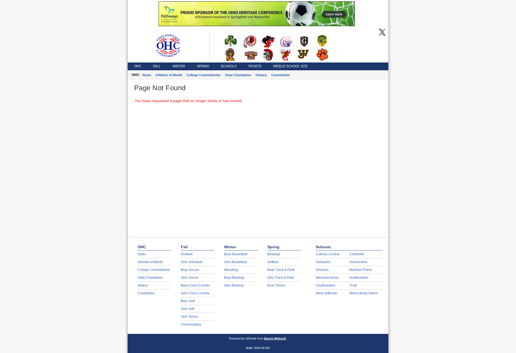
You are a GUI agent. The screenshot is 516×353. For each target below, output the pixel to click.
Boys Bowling (234, 277)
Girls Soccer (190, 277)
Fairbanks (323, 262)
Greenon (322, 270)
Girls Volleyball (192, 262)
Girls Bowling (233, 285)
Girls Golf (187, 309)
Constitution (280, 75)
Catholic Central (327, 254)
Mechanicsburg (327, 277)
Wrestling (231, 270)
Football (187, 254)
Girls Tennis (189, 317)
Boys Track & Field (281, 270)
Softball (272, 262)
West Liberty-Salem (363, 293)
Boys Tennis (276, 285)
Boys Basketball (236, 254)
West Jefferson (326, 293)
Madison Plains (360, 270)
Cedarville (356, 254)
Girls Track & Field (280, 277)
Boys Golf (188, 301)
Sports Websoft (275, 338)
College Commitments (204, 75)
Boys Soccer (190, 270)
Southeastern (325, 285)
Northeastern (358, 277)
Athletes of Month (168, 75)
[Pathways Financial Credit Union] (257, 25)
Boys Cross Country (195, 285)
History (261, 75)
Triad (353, 285)
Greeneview (358, 262)
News (146, 75)
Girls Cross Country (195, 293)
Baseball (273, 254)
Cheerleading (191, 324)
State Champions (238, 75)
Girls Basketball (235, 262)
